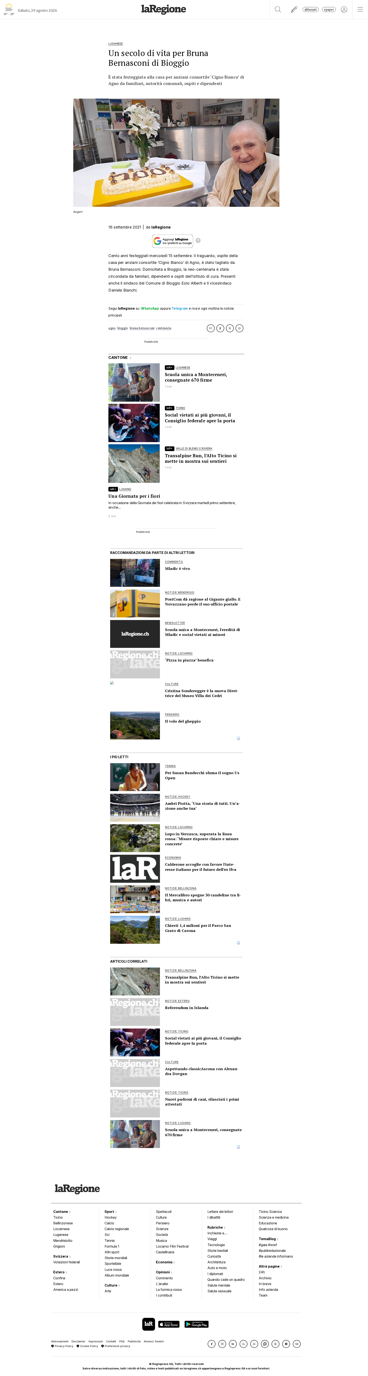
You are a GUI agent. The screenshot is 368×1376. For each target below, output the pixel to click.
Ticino (58, 1217)
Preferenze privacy (117, 1346)
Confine (59, 1278)
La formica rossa (169, 1289)
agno (111, 328)
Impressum (96, 1341)
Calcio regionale (117, 1229)
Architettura (216, 1262)
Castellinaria (165, 1252)
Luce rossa (113, 1269)
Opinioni (163, 1272)
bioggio (122, 328)
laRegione (161, 227)
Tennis (110, 1240)
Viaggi (212, 1239)
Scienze (162, 1229)
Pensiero (163, 1223)
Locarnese (61, 1229)
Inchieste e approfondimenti (220, 1233)
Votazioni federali (66, 1262)
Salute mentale (218, 1285)
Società (162, 1234)
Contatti (111, 1341)
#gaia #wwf (268, 1245)
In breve (265, 1284)
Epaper (329, 9)
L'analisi (162, 1284)
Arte (108, 1291)
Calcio (109, 1223)
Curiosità (214, 1256)
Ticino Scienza (270, 1211)
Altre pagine (269, 1266)
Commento (164, 1278)
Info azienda (268, 1289)
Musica (161, 1240)
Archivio (265, 1278)
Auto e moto (217, 1268)
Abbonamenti (59, 1341)
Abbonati (311, 9)
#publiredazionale (272, 1250)
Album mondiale (117, 1275)
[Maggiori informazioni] (198, 241)
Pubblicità (134, 1341)
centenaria (163, 328)
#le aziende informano (276, 1256)
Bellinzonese (63, 1223)
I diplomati (215, 1274)
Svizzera (61, 1256)
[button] (212, 1344)
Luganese (60, 1234)
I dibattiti (213, 1217)
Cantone (61, 1211)
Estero (59, 1272)
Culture (111, 1285)
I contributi (164, 1295)
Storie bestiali (217, 1250)
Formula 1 (112, 1246)
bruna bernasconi (142, 328)
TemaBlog (268, 1239)
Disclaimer (78, 1341)
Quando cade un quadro (226, 1279)
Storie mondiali (116, 1258)
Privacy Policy (63, 1346)
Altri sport (112, 1252)
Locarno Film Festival (172, 1246)
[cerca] (278, 9)
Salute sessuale (219, 1291)
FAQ (122, 1341)
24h (262, 1272)
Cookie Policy (88, 1346)
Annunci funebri (154, 1341)
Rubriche (215, 1227)
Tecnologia (216, 1245)
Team (263, 1295)
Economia (164, 1262)
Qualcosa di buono (273, 1229)
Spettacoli (163, 1211)
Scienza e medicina (274, 1217)
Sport (110, 1211)
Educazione (268, 1223)
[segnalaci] (294, 9)
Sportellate (113, 1263)
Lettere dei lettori (220, 1211)
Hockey (111, 1217)
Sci (107, 1234)
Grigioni (59, 1246)
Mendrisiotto (62, 1240)
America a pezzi (65, 1289)
